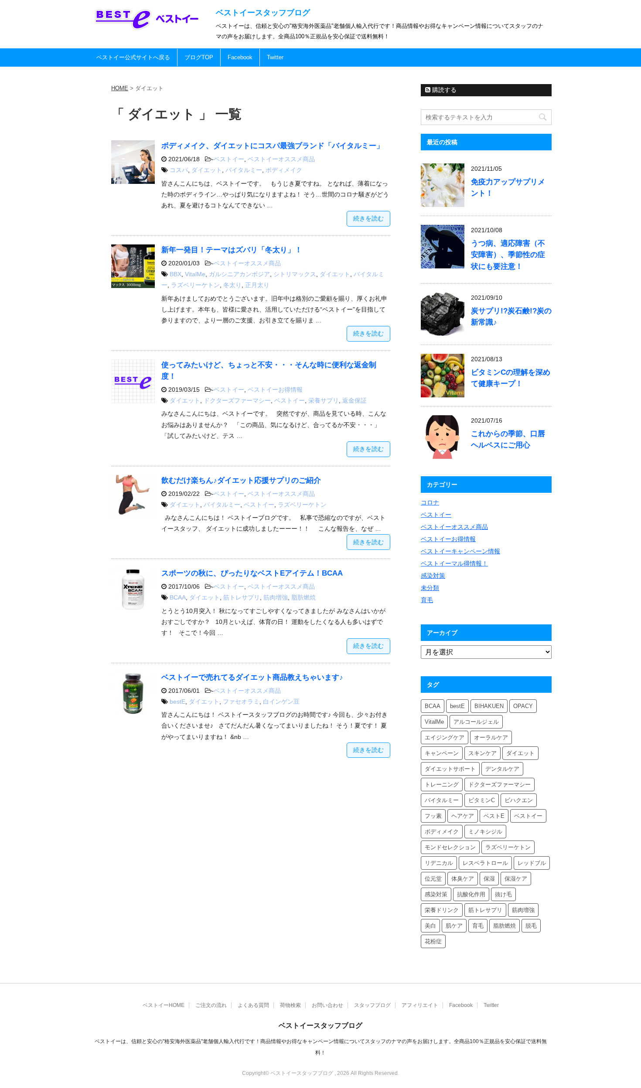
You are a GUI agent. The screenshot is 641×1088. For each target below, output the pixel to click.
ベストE (494, 816)
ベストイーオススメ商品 (281, 159)
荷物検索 (290, 1005)
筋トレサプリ (241, 597)
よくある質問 (253, 1005)
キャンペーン (442, 753)
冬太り (232, 284)
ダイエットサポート (450, 769)
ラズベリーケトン (195, 284)
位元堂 (433, 878)
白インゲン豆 (281, 701)
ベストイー (229, 159)
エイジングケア (444, 737)
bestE (177, 701)
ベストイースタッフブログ (263, 12)
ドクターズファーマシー (237, 400)
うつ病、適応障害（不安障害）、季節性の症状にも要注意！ (508, 254)
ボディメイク (284, 169)
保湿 (489, 878)
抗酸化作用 (471, 894)
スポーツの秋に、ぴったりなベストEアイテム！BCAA (252, 573)
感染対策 (433, 575)
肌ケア (454, 925)
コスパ (179, 169)
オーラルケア (491, 737)
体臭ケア (462, 878)
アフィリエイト (420, 1005)
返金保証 (354, 400)
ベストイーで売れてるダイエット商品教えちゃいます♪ (252, 677)
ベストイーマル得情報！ (454, 563)
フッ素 (433, 816)
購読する (443, 89)
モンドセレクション (450, 847)
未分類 (430, 587)
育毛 (427, 600)
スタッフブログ (372, 1005)
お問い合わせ (327, 1005)
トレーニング (442, 784)
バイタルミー (243, 169)
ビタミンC (481, 800)
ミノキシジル (485, 831)
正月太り (257, 284)
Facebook (240, 57)
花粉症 (433, 941)
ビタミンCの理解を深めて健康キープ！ (510, 378)
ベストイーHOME (163, 1005)
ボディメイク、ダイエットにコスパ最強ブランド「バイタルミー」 (272, 146)
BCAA (178, 597)
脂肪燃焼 (303, 597)
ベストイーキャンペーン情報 (460, 551)
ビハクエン (519, 800)
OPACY (523, 706)
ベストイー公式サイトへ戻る (133, 57)
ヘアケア (462, 816)
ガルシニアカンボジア (239, 274)
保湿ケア (516, 878)
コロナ (430, 502)
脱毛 (531, 925)
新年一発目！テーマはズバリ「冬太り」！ (231, 250)
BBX (175, 274)
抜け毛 (503, 894)
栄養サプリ (323, 400)
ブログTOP (198, 57)
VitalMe (195, 274)
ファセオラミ (241, 701)
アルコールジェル (476, 722)
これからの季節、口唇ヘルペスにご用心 (508, 439)
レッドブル (532, 863)
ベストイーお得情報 (275, 389)
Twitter (275, 57)
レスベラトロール (485, 863)
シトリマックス (294, 274)
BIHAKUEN (489, 706)
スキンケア (482, 753)
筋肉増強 (275, 597)
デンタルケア (502, 769)
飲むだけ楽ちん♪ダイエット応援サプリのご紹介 (241, 480)
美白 (430, 925)
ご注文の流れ (211, 1005)
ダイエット (206, 169)
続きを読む (368, 218)
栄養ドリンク (442, 910)
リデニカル (439, 863)
